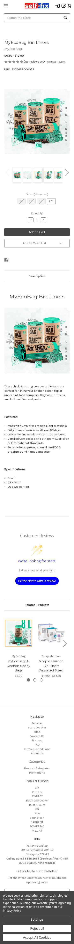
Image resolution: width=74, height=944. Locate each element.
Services (37, 723)
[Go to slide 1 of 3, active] (28, 679)
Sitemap (37, 740)
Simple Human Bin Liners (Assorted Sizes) (51, 665)
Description (37, 276)
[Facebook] (6, 260)
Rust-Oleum (37, 805)
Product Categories (37, 768)
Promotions (37, 772)
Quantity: (37, 213)
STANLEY (37, 796)
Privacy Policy (12, 910)
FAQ (37, 745)
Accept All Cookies (37, 937)
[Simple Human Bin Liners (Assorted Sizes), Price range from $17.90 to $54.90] (51, 633)
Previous (7, 172)
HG (37, 809)
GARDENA (37, 822)
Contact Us (37, 736)
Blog (37, 732)
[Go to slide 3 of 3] (41, 679)
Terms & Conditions (37, 749)
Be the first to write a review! (37, 581)
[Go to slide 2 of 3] (34, 679)
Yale (37, 813)
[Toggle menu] (5, 5)
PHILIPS (37, 792)
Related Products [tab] (37, 605)
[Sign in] (57, 5)
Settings (37, 919)
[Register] (63, 5)
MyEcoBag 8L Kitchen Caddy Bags (18, 665)
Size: (37, 194)
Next (66, 172)
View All (37, 830)
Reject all (37, 928)
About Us (37, 753)
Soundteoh (37, 818)
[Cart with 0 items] (69, 5)
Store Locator (37, 727)
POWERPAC (37, 826)
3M (37, 787)
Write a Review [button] (55, 62)
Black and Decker (37, 800)
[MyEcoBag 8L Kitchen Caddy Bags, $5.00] (18, 633)
